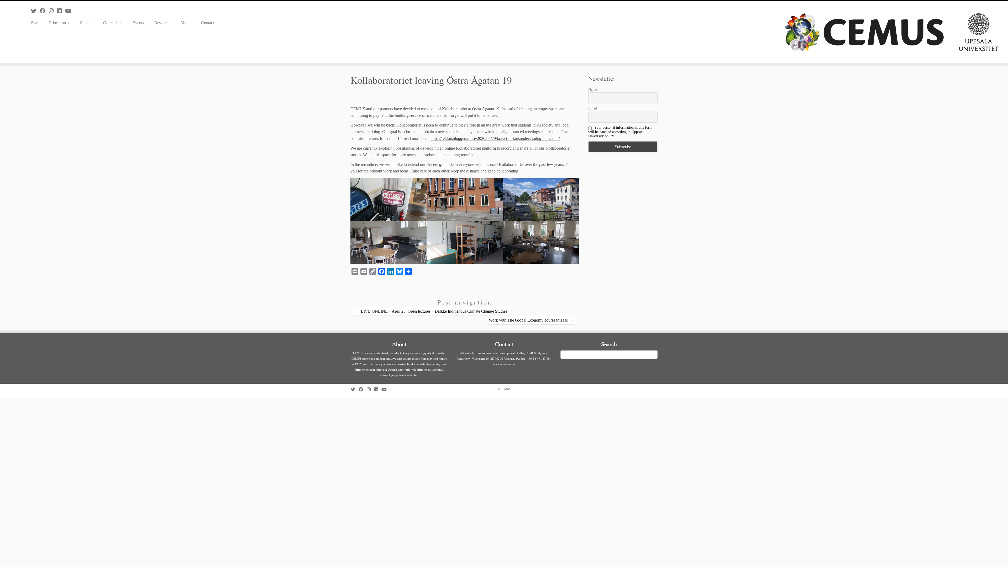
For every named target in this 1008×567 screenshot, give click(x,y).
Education (58, 22)
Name (592, 89)
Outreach (111, 22)
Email (592, 108)
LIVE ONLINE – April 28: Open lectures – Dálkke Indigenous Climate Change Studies (431, 311)
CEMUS (506, 389)
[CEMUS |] (891, 32)
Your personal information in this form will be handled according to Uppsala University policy (620, 131)
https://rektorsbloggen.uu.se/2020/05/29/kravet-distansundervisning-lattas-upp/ (495, 138)
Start (35, 22)
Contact (207, 22)
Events (138, 22)
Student (86, 22)
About (185, 22)
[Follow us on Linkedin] (61, 11)
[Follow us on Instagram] (53, 11)
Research (162, 22)
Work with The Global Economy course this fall (531, 320)
